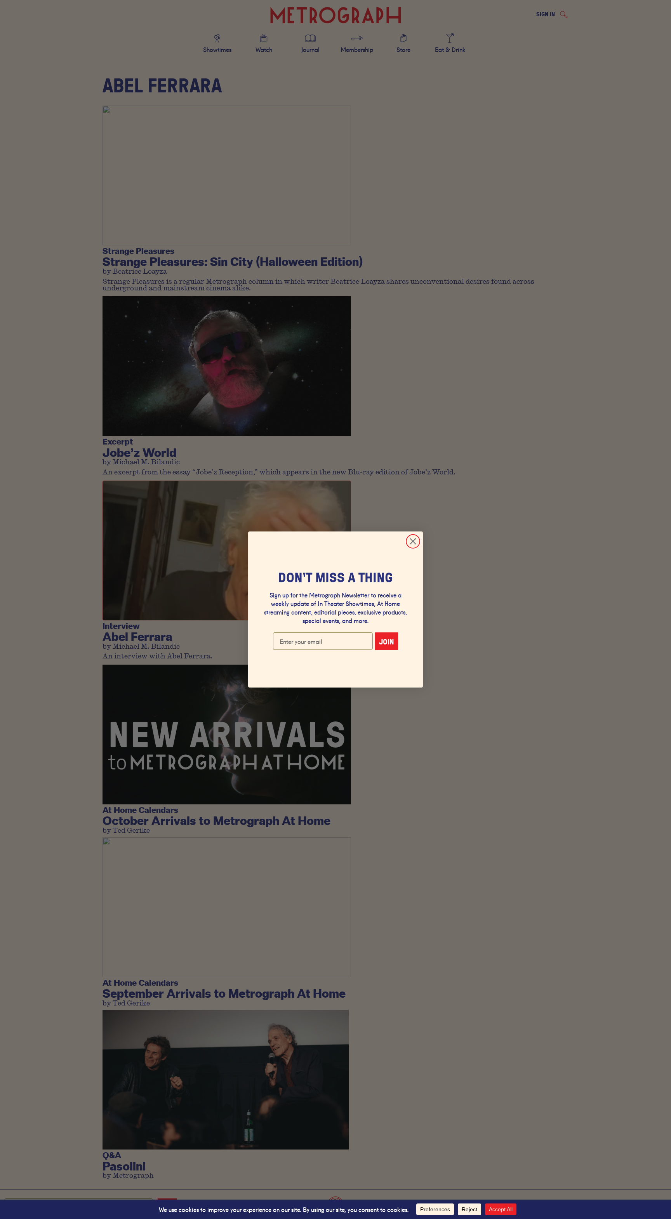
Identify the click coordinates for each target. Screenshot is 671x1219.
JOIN (386, 641)
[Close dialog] (413, 541)
